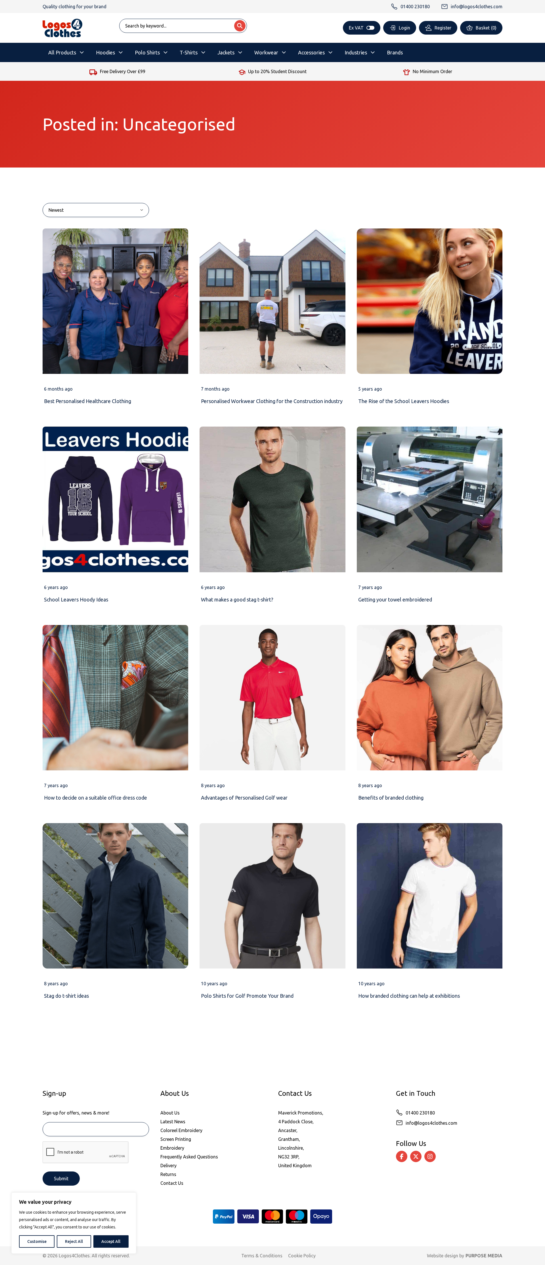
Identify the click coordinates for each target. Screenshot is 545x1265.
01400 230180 (420, 1112)
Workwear (266, 52)
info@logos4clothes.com (431, 1123)
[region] (73, 1223)
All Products (62, 52)
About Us (170, 1112)
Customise (37, 1241)
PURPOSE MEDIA (484, 1255)
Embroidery (172, 1147)
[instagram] (430, 1156)
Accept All (110, 1241)
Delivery (168, 1165)
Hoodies (105, 52)
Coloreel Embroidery (181, 1130)
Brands (395, 52)
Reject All (74, 1241)
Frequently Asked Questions (189, 1156)
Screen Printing (175, 1139)
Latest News (172, 1121)
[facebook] (401, 1156)
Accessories (311, 52)
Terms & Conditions (261, 1255)
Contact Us (171, 1183)
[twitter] (416, 1156)
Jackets (225, 52)
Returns (168, 1174)
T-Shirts (189, 52)
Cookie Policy (302, 1255)
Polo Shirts (147, 52)
